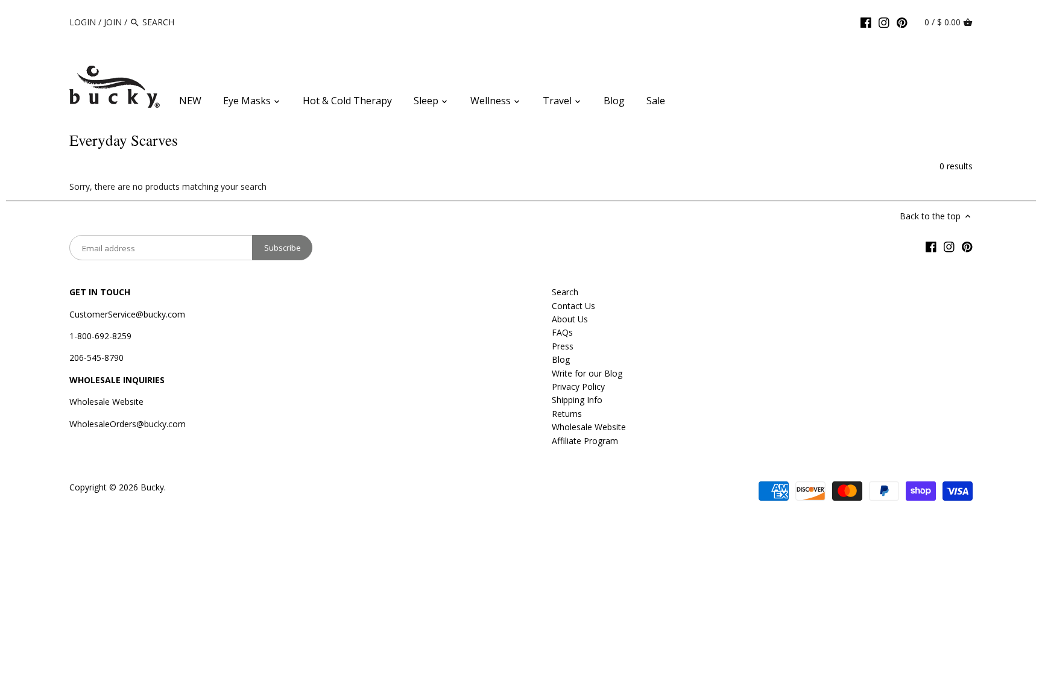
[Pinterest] (902, 21)
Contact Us (573, 305)
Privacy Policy (578, 386)
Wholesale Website (106, 401)
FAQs (562, 332)
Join (113, 22)
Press (562, 346)
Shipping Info (577, 399)
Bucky (152, 487)
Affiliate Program (585, 440)
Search (565, 292)
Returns (567, 413)
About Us (570, 319)
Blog (561, 359)
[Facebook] (865, 21)
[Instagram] (884, 21)
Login (82, 22)
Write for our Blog (587, 373)
